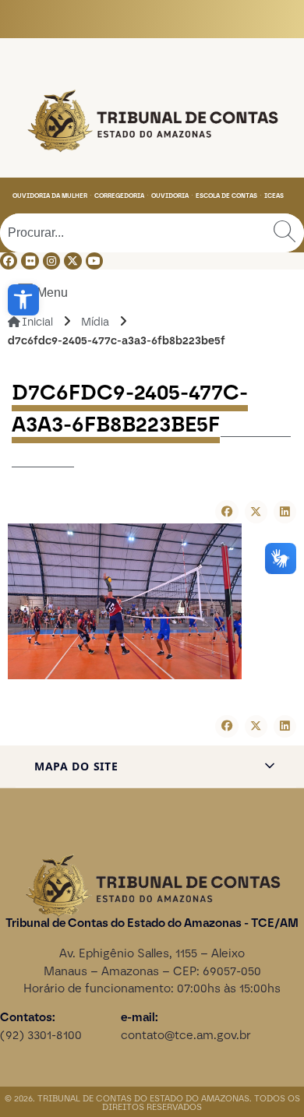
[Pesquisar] (284, 232)
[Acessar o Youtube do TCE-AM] (94, 261)
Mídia (95, 322)
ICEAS (274, 195)
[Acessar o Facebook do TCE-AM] (8, 261)
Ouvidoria (170, 195)
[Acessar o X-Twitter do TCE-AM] (72, 261)
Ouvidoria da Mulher (49, 195)
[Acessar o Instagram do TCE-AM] (51, 261)
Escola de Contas (226, 195)
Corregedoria (119, 195)
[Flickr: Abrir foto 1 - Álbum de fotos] (29, 261)
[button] (23, 299)
